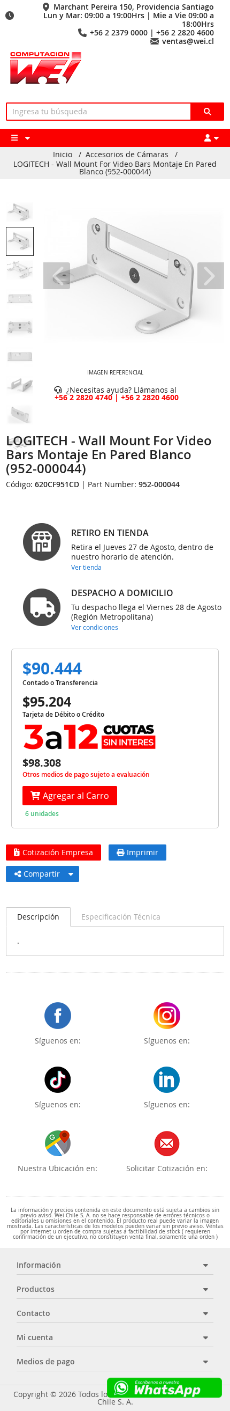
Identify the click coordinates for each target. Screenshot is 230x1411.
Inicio (62, 154)
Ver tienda (86, 567)
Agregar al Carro (76, 796)
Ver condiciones (94, 627)
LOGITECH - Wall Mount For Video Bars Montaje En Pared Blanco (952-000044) (115, 168)
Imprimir (142, 852)
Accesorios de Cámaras (127, 154)
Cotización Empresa (57, 852)
